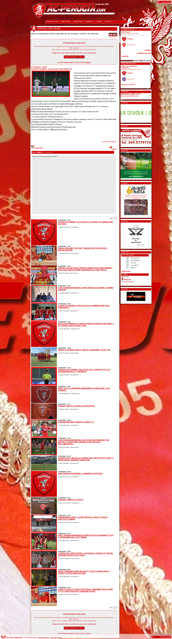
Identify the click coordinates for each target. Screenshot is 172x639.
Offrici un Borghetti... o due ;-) (74, 57)
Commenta (39, 148)
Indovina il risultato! (127, 84)
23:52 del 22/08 (128, 281)
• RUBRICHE (89, 21)
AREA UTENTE (166, 2)
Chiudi (114, 149)
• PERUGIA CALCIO (52, 21)
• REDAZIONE (78, 21)
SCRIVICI (87, 62)
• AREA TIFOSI (66, 21)
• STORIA (98, 21)
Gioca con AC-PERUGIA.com (129, 96)
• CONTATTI (108, 21)
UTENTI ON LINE (165, 637)
